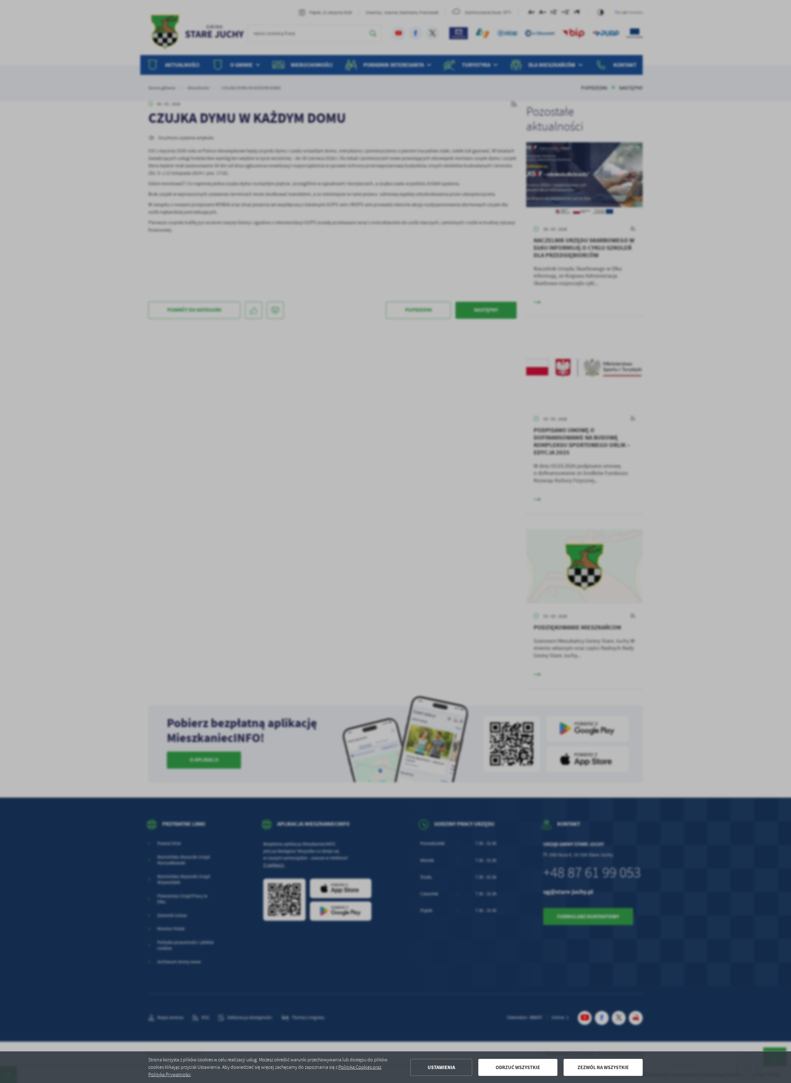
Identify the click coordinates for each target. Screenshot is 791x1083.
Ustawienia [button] (441, 1067)
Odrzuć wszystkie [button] (518, 1067)
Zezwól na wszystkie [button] (603, 1067)
